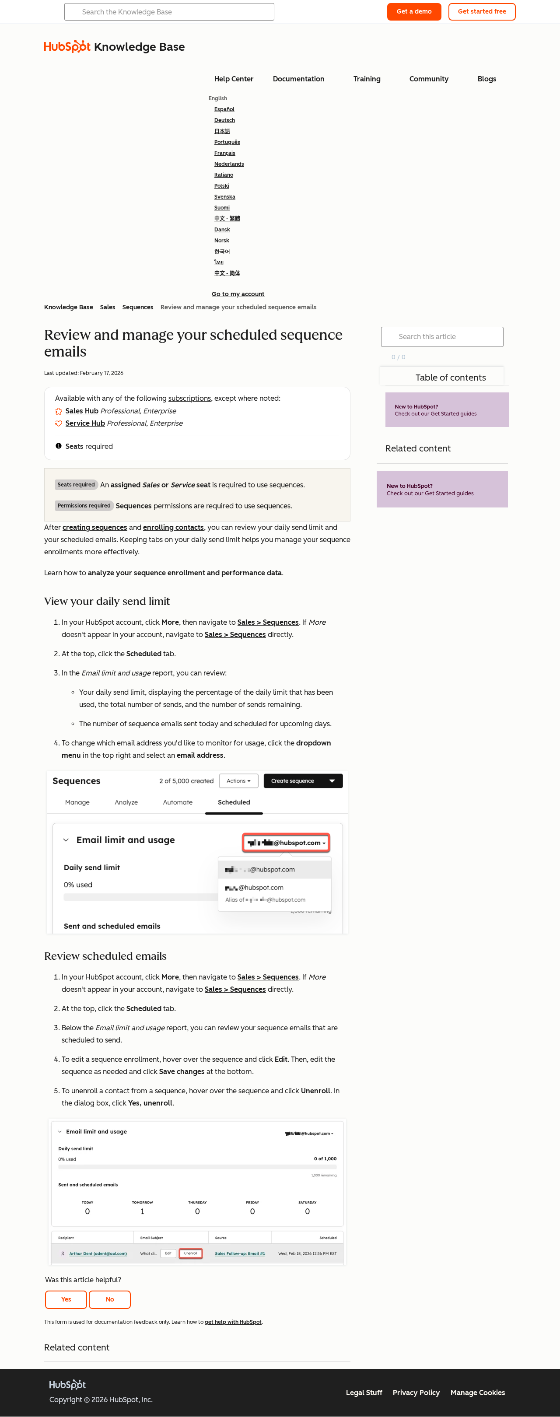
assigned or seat (160, 485)
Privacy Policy (416, 1393)
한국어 (222, 251)
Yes (66, 1299)
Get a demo (414, 11)
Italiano (223, 175)
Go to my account (238, 294)
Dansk (222, 230)
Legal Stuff (364, 1393)
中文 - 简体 (227, 273)
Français (224, 153)
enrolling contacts (173, 527)
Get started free (482, 11)
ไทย (219, 262)
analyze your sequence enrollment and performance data (185, 573)
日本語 (222, 131)
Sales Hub (82, 411)
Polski (221, 186)
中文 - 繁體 (227, 219)
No (110, 1299)
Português (227, 142)
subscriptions (189, 398)
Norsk (221, 241)
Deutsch (224, 120)
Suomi (222, 208)
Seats (75, 446)
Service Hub (85, 423)
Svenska (224, 197)
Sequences (134, 506)
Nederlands (229, 164)
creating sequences (95, 527)
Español (224, 109)
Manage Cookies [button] (478, 1393)
